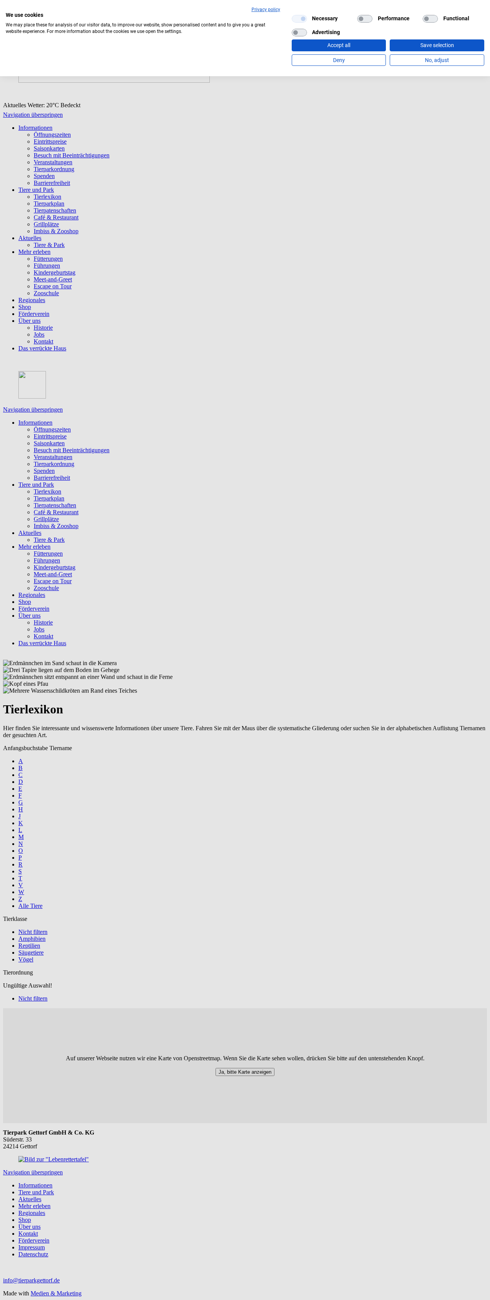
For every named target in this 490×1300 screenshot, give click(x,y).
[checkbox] (299, 19)
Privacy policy (266, 9)
